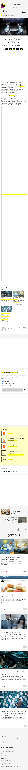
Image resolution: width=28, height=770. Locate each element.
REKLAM (24, 327)
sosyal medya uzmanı (12, 440)
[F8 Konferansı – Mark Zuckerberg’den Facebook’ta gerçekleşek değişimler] (14, 699)
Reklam (2, 760)
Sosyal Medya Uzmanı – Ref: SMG (16, 445)
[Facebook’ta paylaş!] (6, 49)
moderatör (10, 433)
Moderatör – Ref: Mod (13, 432)
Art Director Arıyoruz (13, 458)
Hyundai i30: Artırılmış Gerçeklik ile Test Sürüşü (6, 299)
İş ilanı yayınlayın (4, 764)
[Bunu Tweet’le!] (10, 49)
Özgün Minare (11, 328)
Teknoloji (11, 760)
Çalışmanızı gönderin (5, 763)
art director (10, 459)
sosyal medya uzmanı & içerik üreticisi (16, 455)
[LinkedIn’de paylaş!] (14, 49)
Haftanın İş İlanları (7, 386)
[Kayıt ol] (24, 389)
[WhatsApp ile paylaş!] (17, 49)
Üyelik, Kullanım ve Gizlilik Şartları (8, 744)
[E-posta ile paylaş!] (21, 49)
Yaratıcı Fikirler (4, 755)
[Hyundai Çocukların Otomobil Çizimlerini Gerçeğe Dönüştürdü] (18, 294)
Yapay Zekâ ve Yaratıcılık (7, 15)
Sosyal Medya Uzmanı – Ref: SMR (16, 438)
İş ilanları (4, 429)
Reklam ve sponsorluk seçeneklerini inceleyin (11, 766)
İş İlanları (23, 12)
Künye (2, 742)
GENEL (25, 725)
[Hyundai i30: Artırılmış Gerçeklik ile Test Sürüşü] (6, 294)
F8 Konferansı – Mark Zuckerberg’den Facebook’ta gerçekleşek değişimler (5, 316)
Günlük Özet (6, 381)
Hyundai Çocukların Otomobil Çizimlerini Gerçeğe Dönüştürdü (18, 299)
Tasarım (6, 760)
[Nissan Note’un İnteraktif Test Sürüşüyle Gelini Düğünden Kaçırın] (14, 621)
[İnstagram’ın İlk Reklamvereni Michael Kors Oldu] (14, 584)
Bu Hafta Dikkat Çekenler (9, 383)
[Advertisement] (14, 410)
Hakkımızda (3, 741)
